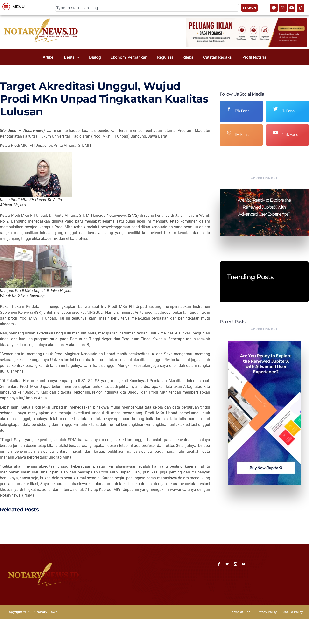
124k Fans (289, 134)
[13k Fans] (229, 109)
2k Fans (287, 111)
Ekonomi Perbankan (129, 57)
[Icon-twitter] (227, 564)
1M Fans (241, 134)
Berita (69, 57)
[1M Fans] (229, 132)
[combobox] (147, 8)
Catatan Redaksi (218, 57)
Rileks (188, 57)
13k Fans (242, 111)
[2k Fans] (275, 109)
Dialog (95, 57)
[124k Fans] (275, 132)
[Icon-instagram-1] (235, 564)
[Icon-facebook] (219, 564)
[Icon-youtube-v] (243, 564)
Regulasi (165, 57)
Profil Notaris (254, 57)
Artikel (48, 57)
